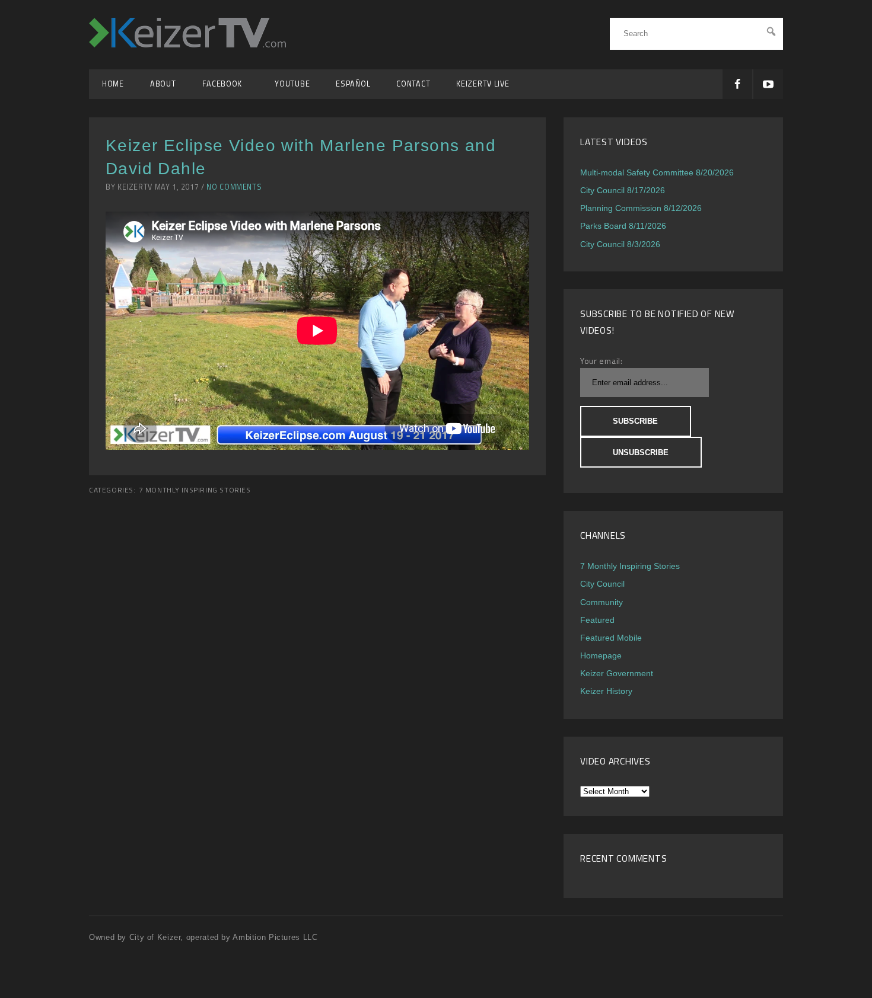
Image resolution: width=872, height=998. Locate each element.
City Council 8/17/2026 (622, 190)
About (163, 83)
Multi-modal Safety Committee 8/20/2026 (657, 172)
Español (353, 83)
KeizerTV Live (482, 83)
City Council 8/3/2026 (620, 244)
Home (113, 83)
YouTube (292, 83)
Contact (413, 83)
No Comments (234, 187)
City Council (602, 583)
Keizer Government (616, 673)
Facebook (225, 83)
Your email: (601, 360)
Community (601, 602)
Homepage (601, 655)
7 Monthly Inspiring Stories (195, 490)
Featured (597, 620)
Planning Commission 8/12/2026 (641, 208)
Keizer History (606, 691)
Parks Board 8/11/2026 (623, 226)
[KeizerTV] (187, 44)
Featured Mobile (611, 637)
